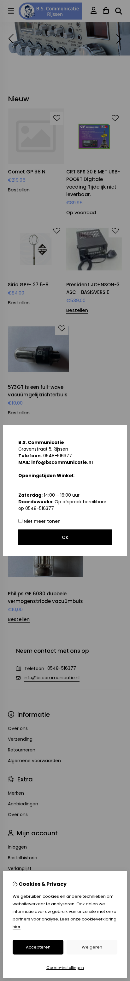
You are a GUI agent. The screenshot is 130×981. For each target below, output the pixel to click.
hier (17, 927)
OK (65, 537)
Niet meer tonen (41, 521)
